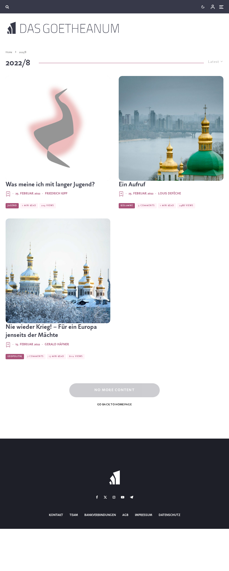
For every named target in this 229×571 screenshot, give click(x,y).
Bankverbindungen (100, 515)
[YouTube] (122, 497)
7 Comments (35, 356)
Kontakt (56, 515)
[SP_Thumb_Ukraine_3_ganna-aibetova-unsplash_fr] (58, 270)
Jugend (12, 205)
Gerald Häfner (57, 344)
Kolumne (127, 205)
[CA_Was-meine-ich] (58, 128)
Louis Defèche (169, 193)
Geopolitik (15, 356)
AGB (125, 515)
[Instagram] (114, 497)
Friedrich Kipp (56, 193)
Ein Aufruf (132, 184)
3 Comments (146, 205)
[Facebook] (97, 497)
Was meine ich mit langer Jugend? (50, 184)
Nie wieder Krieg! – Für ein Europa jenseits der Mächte (51, 331)
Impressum (143, 515)
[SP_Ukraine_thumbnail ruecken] (171, 128)
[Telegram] (131, 497)
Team (74, 515)
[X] (105, 497)
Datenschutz (169, 515)
